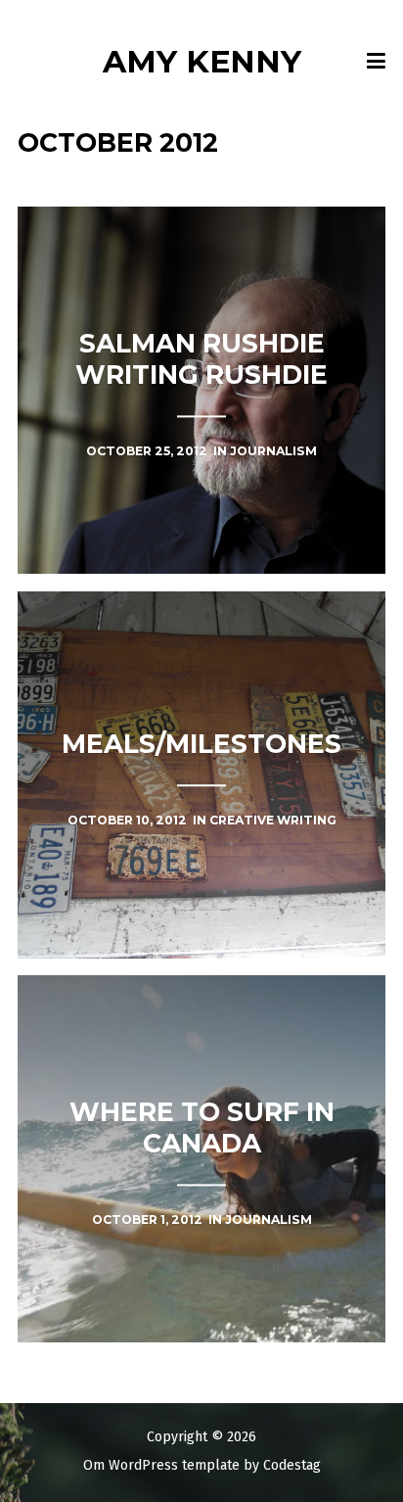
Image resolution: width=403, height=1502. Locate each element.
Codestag (292, 1465)
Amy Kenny (202, 61)
